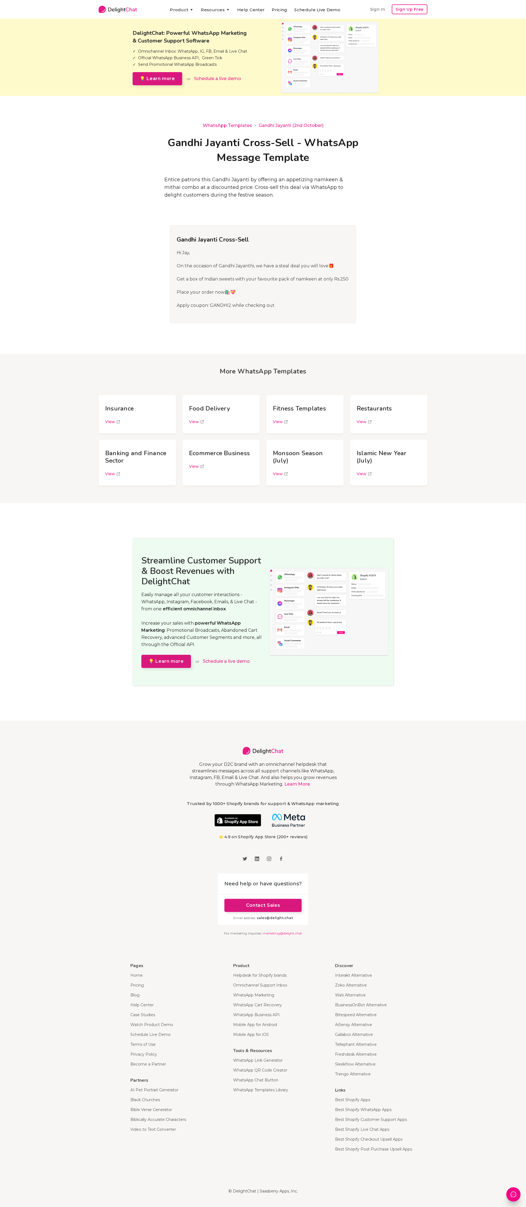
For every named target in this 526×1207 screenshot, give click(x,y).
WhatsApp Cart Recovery (257, 1004)
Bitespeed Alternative (356, 1014)
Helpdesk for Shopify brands (260, 975)
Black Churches (145, 1099)
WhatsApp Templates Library (260, 1089)
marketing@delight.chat (282, 933)
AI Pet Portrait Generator (154, 1089)
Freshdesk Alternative (356, 1054)
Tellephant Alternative (356, 1044)
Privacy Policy (143, 1054)
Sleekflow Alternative (355, 1064)
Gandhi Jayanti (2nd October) (291, 125)
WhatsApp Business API (256, 1014)
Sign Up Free (410, 9)
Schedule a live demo (217, 78)
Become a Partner (148, 1064)
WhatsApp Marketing (253, 995)
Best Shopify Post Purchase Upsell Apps (373, 1149)
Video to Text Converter (153, 1129)
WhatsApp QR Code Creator (260, 1070)
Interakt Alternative (353, 975)
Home (136, 975)
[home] (118, 9)
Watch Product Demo (151, 1024)
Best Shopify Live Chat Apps (362, 1129)
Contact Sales (263, 905)
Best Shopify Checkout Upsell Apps (368, 1139)
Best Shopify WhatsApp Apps (363, 1109)
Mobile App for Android (255, 1024)
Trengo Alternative (353, 1074)
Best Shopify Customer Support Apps (371, 1119)
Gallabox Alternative (354, 1034)
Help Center (251, 9)
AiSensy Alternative (353, 1024)
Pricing (279, 9)
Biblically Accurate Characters (158, 1119)
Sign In (377, 9)
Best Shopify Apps (352, 1099)
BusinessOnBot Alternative (361, 1004)
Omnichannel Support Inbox (260, 985)
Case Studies (142, 1014)
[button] (181, 10)
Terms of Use (143, 1044)
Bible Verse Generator (151, 1109)
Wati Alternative (350, 995)
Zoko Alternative (351, 985)
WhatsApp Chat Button (255, 1080)
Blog (134, 995)
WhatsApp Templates (227, 125)
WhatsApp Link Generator (258, 1060)
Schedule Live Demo (317, 9)
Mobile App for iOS (251, 1034)
